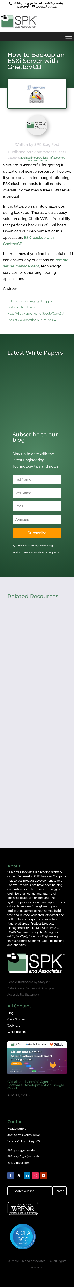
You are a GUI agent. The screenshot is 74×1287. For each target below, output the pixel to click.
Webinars (13, 1025)
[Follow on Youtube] (43, 1175)
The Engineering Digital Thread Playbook (31, 795)
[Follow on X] (19, 1175)
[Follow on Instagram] (35, 1175)
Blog (10, 1013)
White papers (16, 1031)
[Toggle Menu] (68, 36)
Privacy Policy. (53, 552)
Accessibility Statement (23, 994)
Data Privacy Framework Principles (31, 988)
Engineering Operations (34, 157)
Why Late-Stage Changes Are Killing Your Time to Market (36, 726)
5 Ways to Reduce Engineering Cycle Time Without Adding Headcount (35, 655)
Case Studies (16, 1019)
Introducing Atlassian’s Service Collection (31, 409)
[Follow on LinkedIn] (27, 1175)
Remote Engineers (37, 160)
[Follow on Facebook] (10, 1175)
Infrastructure (57, 157)
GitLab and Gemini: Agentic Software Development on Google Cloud (35, 1085)
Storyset (44, 982)
